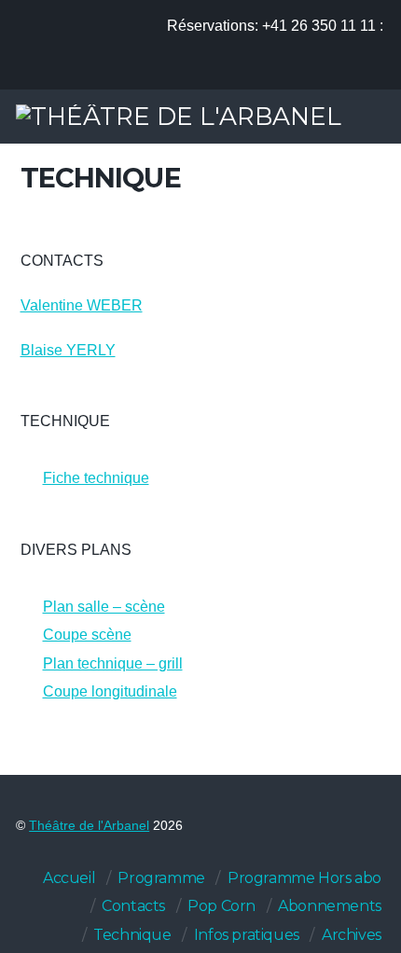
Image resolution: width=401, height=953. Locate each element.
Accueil (69, 878)
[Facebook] (331, 70)
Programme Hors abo (304, 878)
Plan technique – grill (113, 663)
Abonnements (329, 906)
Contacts (133, 906)
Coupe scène (87, 634)
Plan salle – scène (104, 607)
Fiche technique (96, 478)
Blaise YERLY (68, 350)
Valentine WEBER (82, 305)
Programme (161, 878)
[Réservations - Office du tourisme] (262, 70)
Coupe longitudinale (110, 691)
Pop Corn (221, 906)
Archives (351, 935)
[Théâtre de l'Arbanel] (178, 116)
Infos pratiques (246, 935)
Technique (132, 935)
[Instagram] (366, 70)
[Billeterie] (296, 70)
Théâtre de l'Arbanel (89, 826)
